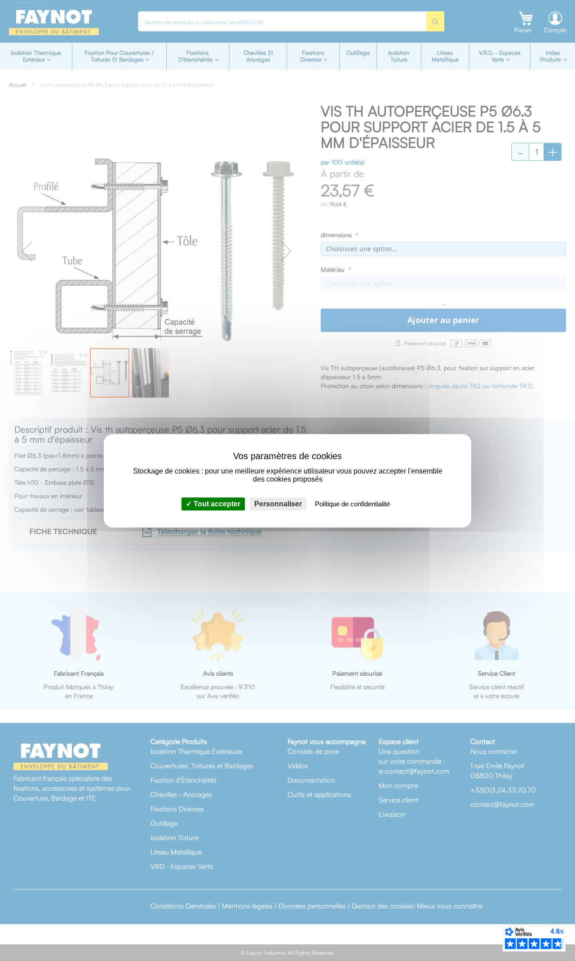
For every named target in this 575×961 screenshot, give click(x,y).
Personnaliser (278, 503)
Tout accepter (216, 503)
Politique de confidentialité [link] (352, 503)
